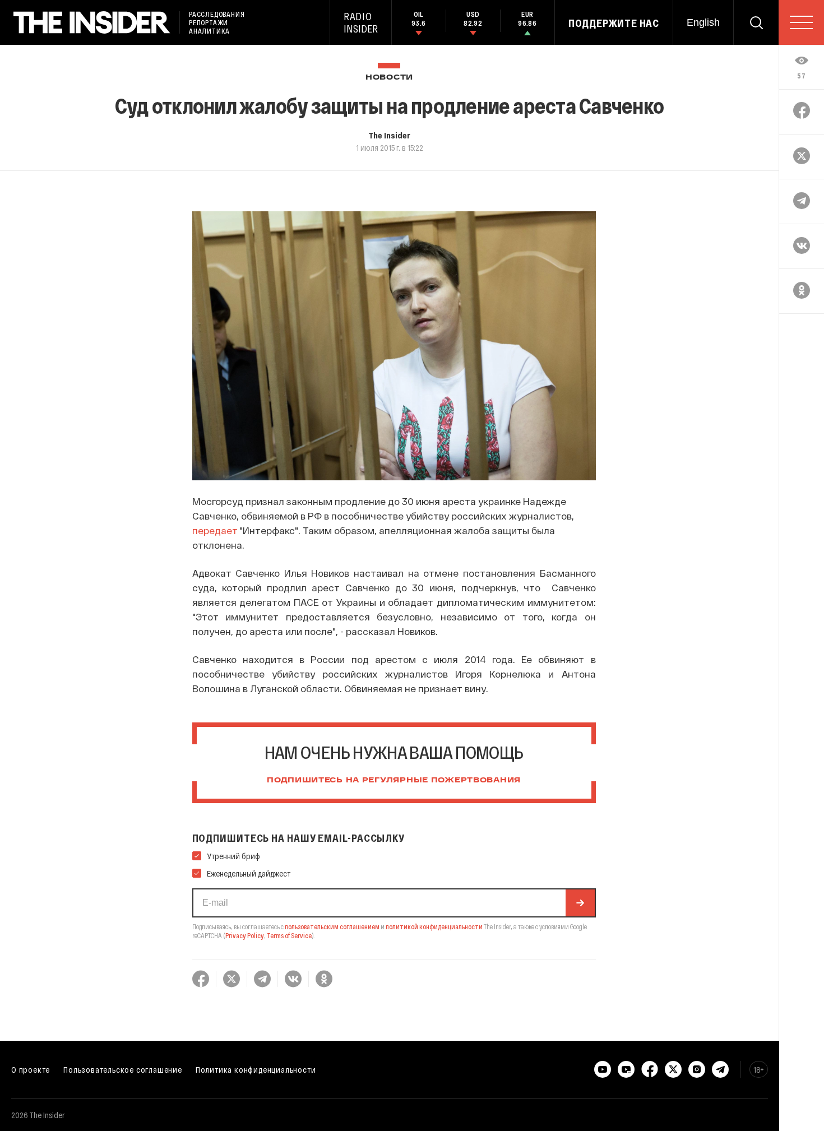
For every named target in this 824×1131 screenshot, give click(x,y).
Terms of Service (289, 935)
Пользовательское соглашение (122, 1069)
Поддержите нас (613, 23)
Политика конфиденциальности (256, 1069)
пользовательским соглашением (332, 926)
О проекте (30, 1069)
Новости (389, 78)
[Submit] (580, 902)
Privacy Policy (244, 935)
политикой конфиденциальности (434, 926)
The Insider (389, 135)
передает (215, 530)
